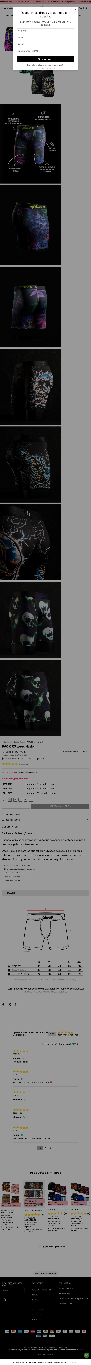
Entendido (73, 1362)
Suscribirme (45, 59)
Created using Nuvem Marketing (45, 68)
